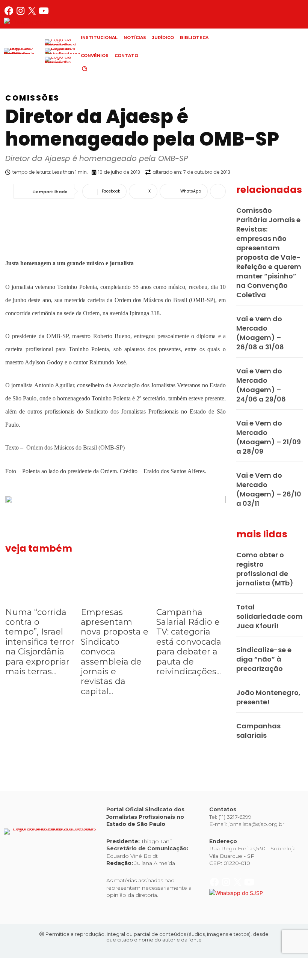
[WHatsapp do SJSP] (30, 21)
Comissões (32, 98)
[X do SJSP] (33, 14)
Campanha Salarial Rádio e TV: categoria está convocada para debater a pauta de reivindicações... (188, 642)
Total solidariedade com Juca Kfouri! (269, 616)
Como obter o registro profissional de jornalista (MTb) (264, 569)
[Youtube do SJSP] (44, 14)
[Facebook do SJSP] (9, 14)
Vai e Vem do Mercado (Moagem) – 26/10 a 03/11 (268, 489)
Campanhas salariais (258, 730)
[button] (97, 69)
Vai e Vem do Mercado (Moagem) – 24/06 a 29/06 (261, 385)
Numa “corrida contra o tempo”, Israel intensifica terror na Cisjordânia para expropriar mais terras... (39, 642)
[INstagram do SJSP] (21, 14)
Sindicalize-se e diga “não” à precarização (263, 659)
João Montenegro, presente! (268, 697)
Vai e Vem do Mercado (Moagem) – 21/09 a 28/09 (268, 437)
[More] (218, 191)
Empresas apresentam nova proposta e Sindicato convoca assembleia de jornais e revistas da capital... (114, 651)
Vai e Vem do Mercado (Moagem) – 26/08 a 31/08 (260, 333)
